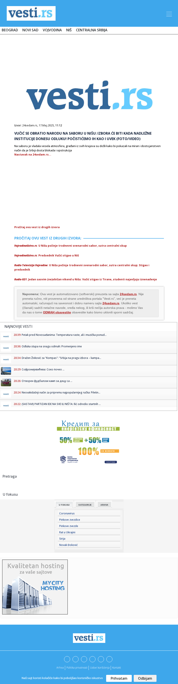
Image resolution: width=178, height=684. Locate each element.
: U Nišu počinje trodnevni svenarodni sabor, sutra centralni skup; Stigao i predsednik (81, 267)
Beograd (10, 30)
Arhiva (104, 505)
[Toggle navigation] (169, 13)
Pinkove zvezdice (69, 520)
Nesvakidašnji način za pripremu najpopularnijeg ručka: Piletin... (61, 392)
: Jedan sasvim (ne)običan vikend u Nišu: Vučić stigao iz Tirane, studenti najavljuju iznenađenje (85, 279)
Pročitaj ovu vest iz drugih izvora (37, 227)
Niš (69, 30)
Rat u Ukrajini (67, 532)
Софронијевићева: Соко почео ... (43, 369)
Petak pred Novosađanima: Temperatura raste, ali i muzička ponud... (64, 335)
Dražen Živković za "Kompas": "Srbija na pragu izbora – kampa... (61, 358)
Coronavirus (67, 513)
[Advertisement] (89, 50)
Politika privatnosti (76, 667)
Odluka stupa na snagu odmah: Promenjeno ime (52, 346)
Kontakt (116, 667)
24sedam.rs (29, 125)
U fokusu (64, 505)
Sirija (62, 538)
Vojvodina (52, 30)
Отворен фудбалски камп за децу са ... (47, 381)
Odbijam (145, 678)
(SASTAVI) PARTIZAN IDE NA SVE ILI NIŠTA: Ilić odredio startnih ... (61, 404)
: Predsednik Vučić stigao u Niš (46, 255)
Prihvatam (118, 678)
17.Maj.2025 (46, 125)
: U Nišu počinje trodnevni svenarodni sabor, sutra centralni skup (70, 246)
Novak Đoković (68, 545)
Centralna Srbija (91, 30)
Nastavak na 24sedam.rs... (32, 154)
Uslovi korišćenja (100, 667)
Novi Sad (30, 30)
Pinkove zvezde (68, 526)
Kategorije (85, 505)
